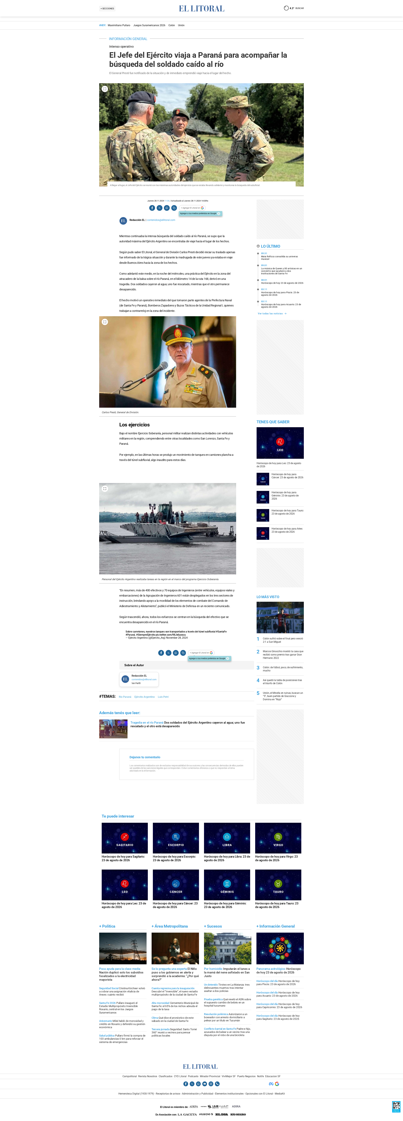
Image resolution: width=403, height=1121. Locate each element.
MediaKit (280, 1093)
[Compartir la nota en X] (159, 208)
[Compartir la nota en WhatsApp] (166, 208)
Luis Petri (163, 696)
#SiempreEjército (145, 634)
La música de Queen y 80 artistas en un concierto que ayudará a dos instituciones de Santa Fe (281, 269)
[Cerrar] (218, 213)
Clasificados (165, 1076)
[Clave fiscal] (396, 1111)
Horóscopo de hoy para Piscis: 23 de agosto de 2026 (280, 292)
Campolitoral (129, 1076)
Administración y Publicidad (197, 1093)
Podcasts (193, 1076)
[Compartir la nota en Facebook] (152, 208)
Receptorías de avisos (168, 1093)
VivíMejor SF (229, 1076)
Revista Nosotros (147, 1076)
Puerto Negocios (246, 1076)
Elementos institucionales (229, 1093)
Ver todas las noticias (270, 313)
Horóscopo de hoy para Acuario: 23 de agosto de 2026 (281, 304)
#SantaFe (221, 631)
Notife (260, 1076)
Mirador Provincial (210, 1076)
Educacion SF (273, 1076)
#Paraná (130, 634)
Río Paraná (125, 696)
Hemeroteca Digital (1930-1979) (136, 1093)
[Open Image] (105, 89)
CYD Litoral (180, 1076)
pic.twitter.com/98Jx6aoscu (171, 634)
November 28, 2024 (177, 637)
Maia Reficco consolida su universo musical (279, 256)
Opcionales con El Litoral (259, 1093)
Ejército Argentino (144, 696)
